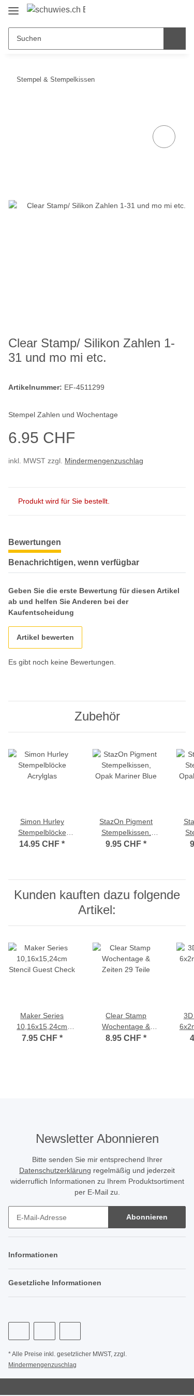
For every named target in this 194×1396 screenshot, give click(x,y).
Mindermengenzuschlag (104, 461)
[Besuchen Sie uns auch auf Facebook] (18, 1331)
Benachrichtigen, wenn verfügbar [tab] (73, 562)
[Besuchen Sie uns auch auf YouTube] (44, 1331)
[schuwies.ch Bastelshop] (56, 10)
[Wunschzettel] (161, 11)
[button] (145, 11)
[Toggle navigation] (13, 6)
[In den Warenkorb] (16, 111)
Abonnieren (147, 1217)
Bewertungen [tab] (34, 542)
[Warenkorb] (177, 11)
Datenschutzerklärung (55, 1170)
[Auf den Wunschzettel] (164, 136)
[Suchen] (174, 38)
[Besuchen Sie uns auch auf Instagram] (70, 1331)
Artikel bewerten (45, 637)
